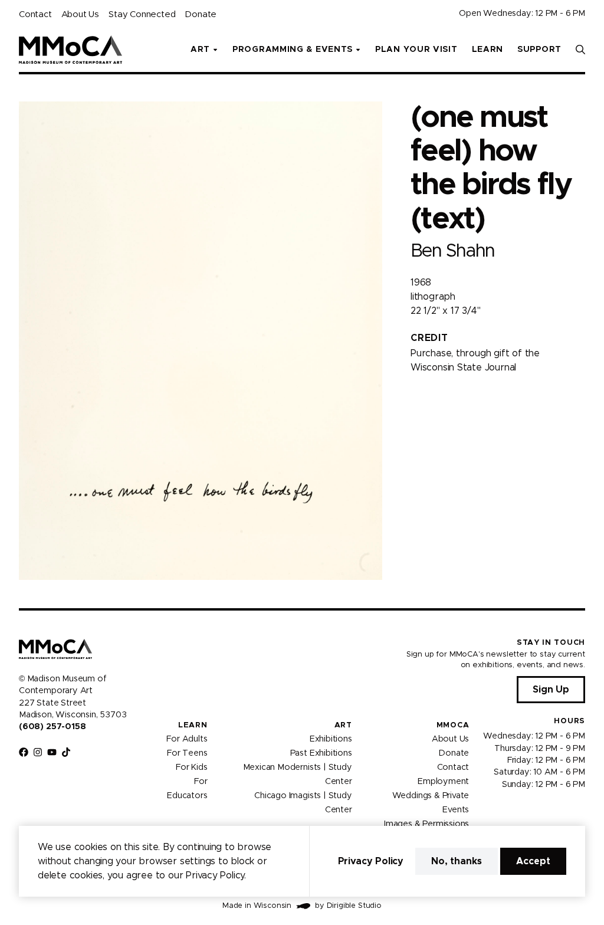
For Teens (187, 753)
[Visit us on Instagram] (37, 752)
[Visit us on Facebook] (23, 752)
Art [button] (200, 49)
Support (539, 49)
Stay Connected (142, 14)
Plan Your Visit (416, 49)
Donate (200, 14)
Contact (35, 14)
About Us (80, 14)
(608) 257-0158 (52, 727)
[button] (580, 49)
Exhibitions (331, 739)
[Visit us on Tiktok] (66, 752)
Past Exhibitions (321, 753)
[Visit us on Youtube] (52, 752)
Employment (443, 782)
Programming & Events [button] (292, 49)
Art (343, 725)
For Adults (186, 739)
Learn (488, 49)
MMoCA (453, 725)
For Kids (192, 767)
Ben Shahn (453, 251)
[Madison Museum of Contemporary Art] (70, 49)
